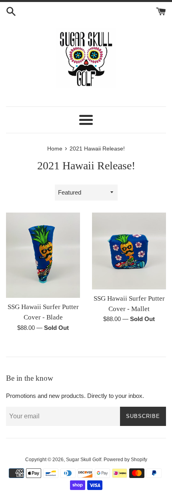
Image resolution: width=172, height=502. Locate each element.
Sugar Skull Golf (83, 459)
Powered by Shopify (125, 459)
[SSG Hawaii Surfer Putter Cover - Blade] (43, 255)
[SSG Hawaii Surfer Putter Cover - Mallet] (129, 251)
